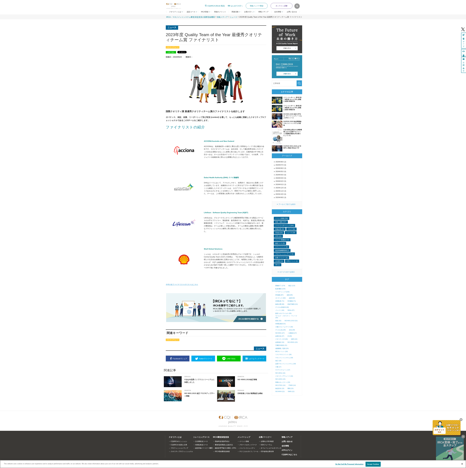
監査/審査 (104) (280, 289)
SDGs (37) (290, 310)
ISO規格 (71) (291, 301)
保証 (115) (291, 285)
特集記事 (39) (279, 229)
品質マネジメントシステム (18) (285, 364)
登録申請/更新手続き (222, 441)
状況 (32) (278, 321)
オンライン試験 (281, 6)
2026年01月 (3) (280, 184)
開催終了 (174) (280, 285)
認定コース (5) (280, 243)
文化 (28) (292, 330)
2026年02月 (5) (280, 181)
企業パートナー (265, 437)
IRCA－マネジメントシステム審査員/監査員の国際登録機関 (190, 17)
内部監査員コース (201, 445)
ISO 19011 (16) (280, 373)
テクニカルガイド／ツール (248, 451)
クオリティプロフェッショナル (182, 451)
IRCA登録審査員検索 (222, 451)
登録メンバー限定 (256, 6)
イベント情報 (244, 441)
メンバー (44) (279, 310)
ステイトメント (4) (281, 247)
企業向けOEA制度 (267, 441)
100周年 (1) (279, 261)
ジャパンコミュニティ (247, 448)
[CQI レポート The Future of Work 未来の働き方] (287, 39)
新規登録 (464, 54)
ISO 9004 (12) (280, 391)
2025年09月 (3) (280, 197)
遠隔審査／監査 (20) (282, 348)
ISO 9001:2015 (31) (291, 321)
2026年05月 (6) (280, 171)
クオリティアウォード (172, 47)
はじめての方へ (237, 6)
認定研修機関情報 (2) (282, 250)
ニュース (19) (290, 233)
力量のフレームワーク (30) (284, 327)
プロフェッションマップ (179, 448)
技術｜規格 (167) (280, 222)
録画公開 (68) (279, 304)
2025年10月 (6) (280, 194)
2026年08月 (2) (280, 162)
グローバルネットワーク (248, 445)
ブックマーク (256, 359)
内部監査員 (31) (280, 324)
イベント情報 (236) (281, 218)
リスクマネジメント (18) (283, 354)
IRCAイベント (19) (281, 351)
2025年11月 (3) (280, 191)
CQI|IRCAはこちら (289, 454)
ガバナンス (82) (280, 298)
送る (231, 359)
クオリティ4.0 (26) (281, 339)
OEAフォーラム (266, 445)
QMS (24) (294, 339)
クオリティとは (175, 437)
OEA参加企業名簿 (267, 451)
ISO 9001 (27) (280, 333)
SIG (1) (277, 265)
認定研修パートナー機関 (203, 448)
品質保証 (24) (279, 342)
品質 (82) (292, 298)
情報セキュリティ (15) (282, 382)
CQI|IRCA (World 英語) (216, 6)
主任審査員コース (201, 441)
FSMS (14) (292, 385)
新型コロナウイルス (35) (283, 313)
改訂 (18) (278, 361)
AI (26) (289, 336)
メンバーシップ (243, 437)
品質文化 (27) (279, 336)
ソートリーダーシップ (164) (284, 225)
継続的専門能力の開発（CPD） (226, 448)
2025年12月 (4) (280, 188)
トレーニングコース (201, 437)
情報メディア (263, 12)
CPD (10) (278, 236)
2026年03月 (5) (280, 178)
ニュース (233, 17)
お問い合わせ (292, 12)
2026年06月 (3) (280, 168)
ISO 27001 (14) (280, 385)
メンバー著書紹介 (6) (282, 240)
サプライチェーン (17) (282, 370)
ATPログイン (287, 450)
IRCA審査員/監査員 (221, 437)
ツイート (205, 359)
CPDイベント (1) (292, 261)
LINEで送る (170, 52)
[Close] (462, 464)
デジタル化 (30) (280, 330)
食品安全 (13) (279, 388)
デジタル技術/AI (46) (282, 307)
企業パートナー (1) (281, 257)
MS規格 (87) (279, 295)
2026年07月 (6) (280, 165)
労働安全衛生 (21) (281, 345)
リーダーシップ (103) (282, 292)
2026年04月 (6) (280, 175)
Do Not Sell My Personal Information (349, 464)
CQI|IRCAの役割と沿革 (179, 445)
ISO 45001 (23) (292, 342)
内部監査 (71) (279, 301)
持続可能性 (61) (292, 304)
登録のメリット (220, 12)
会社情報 (285, 446)
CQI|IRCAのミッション (179, 441)
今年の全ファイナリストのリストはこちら (182, 284)
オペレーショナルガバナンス (271, 448)
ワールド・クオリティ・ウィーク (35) (286, 316)
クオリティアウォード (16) (284, 376)
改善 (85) (290, 295)
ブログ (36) (291, 229)
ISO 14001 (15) (280, 379)
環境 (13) (290, 388)
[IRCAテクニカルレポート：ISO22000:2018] (287, 66)
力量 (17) (278, 367)
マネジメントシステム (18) (284, 358)
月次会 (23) (279, 233)
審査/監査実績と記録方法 (224, 445)
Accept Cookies (373, 464)
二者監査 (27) (292, 333)
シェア (180, 359)
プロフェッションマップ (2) (284, 254)
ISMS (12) (291, 391)
